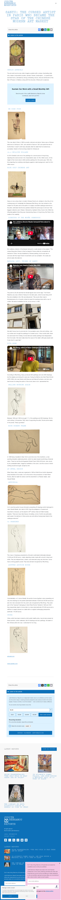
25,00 (12, 714)
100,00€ (27, 714)
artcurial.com (10, 656)
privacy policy (49, 891)
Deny (27, 896)
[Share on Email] (51, 30)
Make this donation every (18, 726)
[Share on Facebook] (39, 30)
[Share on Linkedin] (45, 30)
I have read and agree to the (41, 891)
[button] (34, 888)
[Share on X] (42, 30)
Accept (10, 896)
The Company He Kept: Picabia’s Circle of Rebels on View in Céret (16, 806)
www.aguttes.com (12, 663)
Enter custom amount (45, 714)
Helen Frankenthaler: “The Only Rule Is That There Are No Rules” (15, 776)
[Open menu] (56, 3)
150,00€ (34, 714)
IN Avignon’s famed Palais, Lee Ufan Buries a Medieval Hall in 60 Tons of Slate (45, 777)
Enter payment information (30, 733)
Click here (30, 100)
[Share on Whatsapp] (48, 30)
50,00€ (19, 714)
